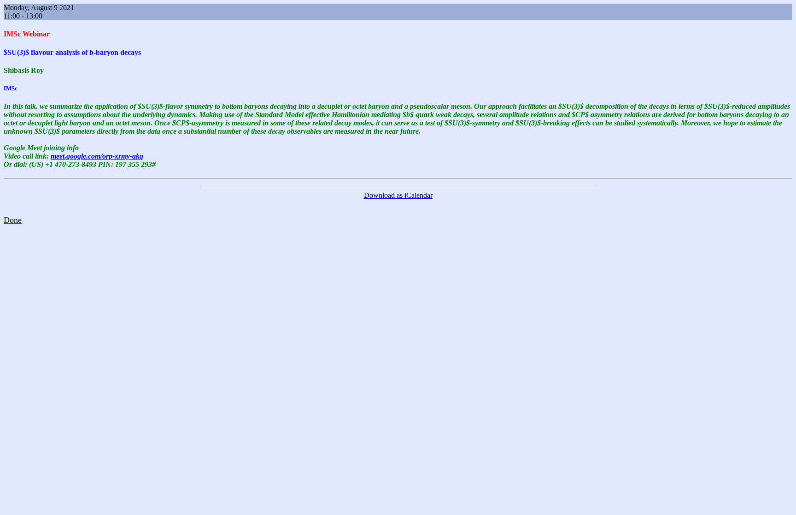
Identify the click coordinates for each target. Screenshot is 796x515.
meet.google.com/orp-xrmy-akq (97, 156)
